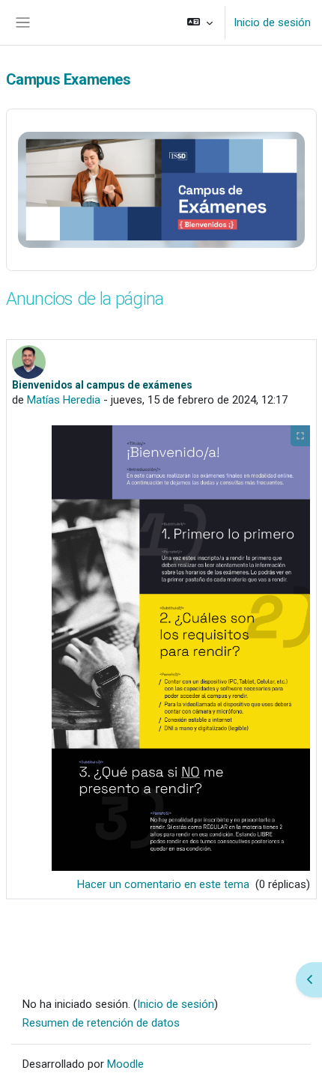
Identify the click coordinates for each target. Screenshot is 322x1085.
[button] (200, 22)
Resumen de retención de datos (101, 1023)
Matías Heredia (63, 400)
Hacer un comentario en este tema (164, 884)
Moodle (125, 1064)
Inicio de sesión (272, 22)
